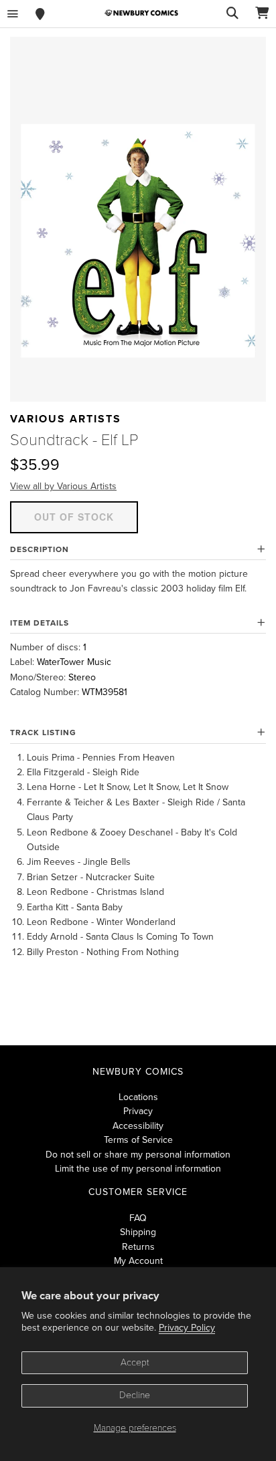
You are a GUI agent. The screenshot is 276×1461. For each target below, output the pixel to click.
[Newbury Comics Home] (141, 13)
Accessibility (138, 1126)
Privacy (138, 1111)
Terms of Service (138, 1140)
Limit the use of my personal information (138, 1168)
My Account (138, 1261)
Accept (135, 1362)
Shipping (138, 1232)
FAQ (138, 1218)
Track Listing (43, 732)
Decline (134, 1395)
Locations (138, 1097)
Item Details (39, 623)
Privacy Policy (187, 1327)
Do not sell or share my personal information (138, 1154)
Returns (138, 1246)
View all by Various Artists (63, 486)
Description (39, 549)
